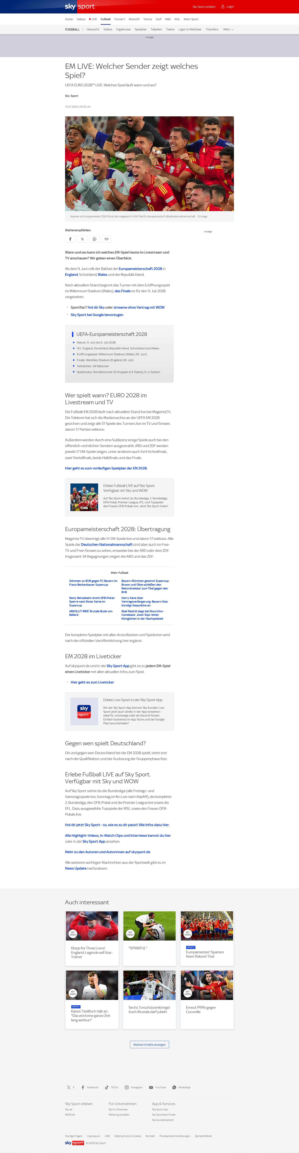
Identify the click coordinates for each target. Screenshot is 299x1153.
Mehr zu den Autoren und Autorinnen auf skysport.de (107, 852)
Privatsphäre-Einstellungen (175, 1136)
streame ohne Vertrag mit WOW (139, 307)
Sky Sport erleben (204, 6)
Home (69, 19)
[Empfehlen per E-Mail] (106, 239)
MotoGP (134, 19)
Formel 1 (119, 19)
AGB (107, 1136)
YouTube (160, 1087)
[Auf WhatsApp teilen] (94, 239)
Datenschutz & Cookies (127, 1136)
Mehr (226, 29)
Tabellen (156, 29)
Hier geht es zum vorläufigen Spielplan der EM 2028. (106, 468)
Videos (81, 19)
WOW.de (70, 1114)
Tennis (147, 19)
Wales (102, 274)
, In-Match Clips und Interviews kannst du (118, 835)
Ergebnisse (123, 29)
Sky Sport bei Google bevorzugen (97, 315)
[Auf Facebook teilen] (70, 239)
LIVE (94, 19)
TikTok (114, 1087)
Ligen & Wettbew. (190, 29)
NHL (177, 19)
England (71, 274)
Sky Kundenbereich (163, 1120)
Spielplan (141, 29)
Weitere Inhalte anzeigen (149, 1044)
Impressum (93, 1136)
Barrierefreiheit (203, 1136)
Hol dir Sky (96, 307)
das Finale (123, 291)
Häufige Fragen (74, 1136)
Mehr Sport (191, 19)
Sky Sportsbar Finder (164, 1114)
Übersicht (93, 29)
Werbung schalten (119, 1114)
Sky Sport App (118, 666)
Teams (170, 29)
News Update (76, 868)
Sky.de (68, 1109)
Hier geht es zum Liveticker (92, 682)
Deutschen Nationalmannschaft (107, 544)
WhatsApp (184, 1087)
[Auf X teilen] (82, 239)
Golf (158, 19)
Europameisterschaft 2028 (140, 269)
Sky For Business (118, 1109)
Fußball (106, 19)
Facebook (92, 1087)
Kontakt (150, 1136)
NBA (168, 19)
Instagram (137, 1087)
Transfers (212, 29)
